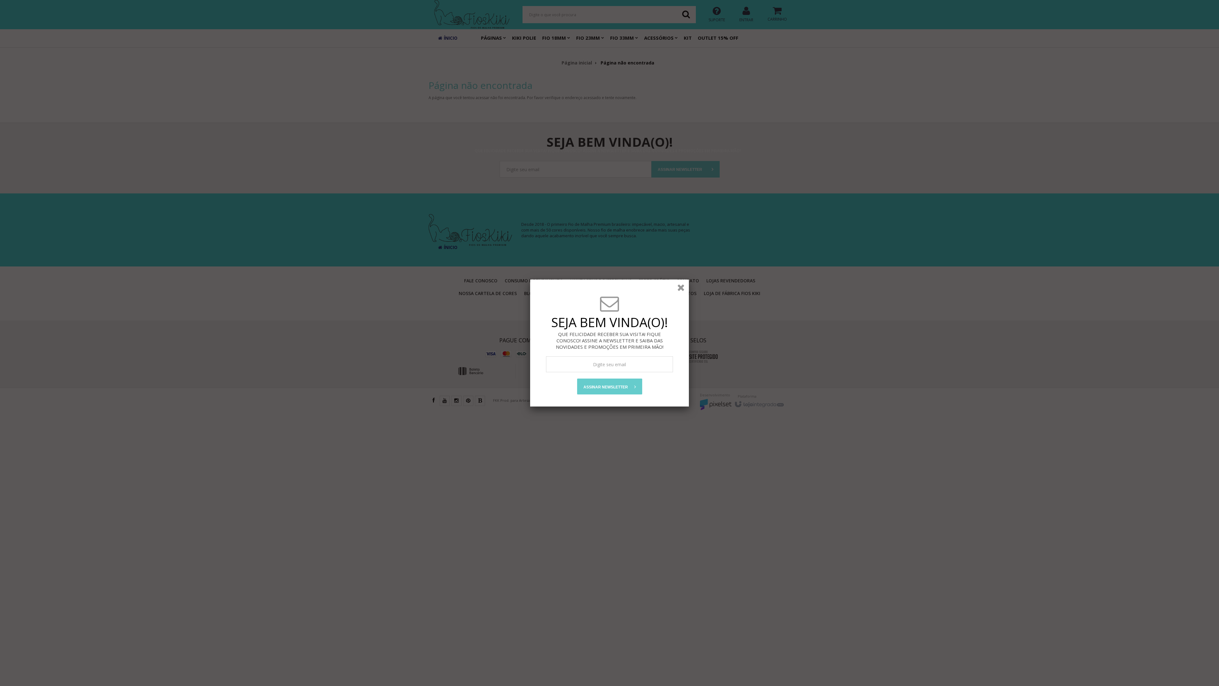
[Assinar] (609, 386)
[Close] (681, 287)
